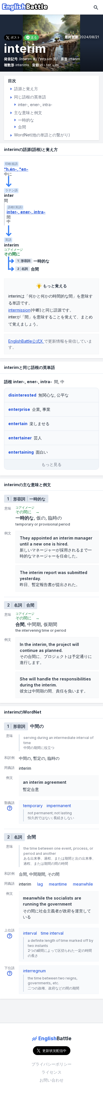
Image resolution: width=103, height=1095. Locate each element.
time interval (52, 933)
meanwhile (83, 884)
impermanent (59, 805)
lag (40, 884)
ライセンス (51, 1072)
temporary (33, 805)
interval (30, 933)
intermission (19, 310)
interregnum (34, 970)
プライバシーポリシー (51, 1064)
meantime (58, 884)
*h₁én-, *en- (16, 169)
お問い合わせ (51, 1080)
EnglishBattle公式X (26, 341)
